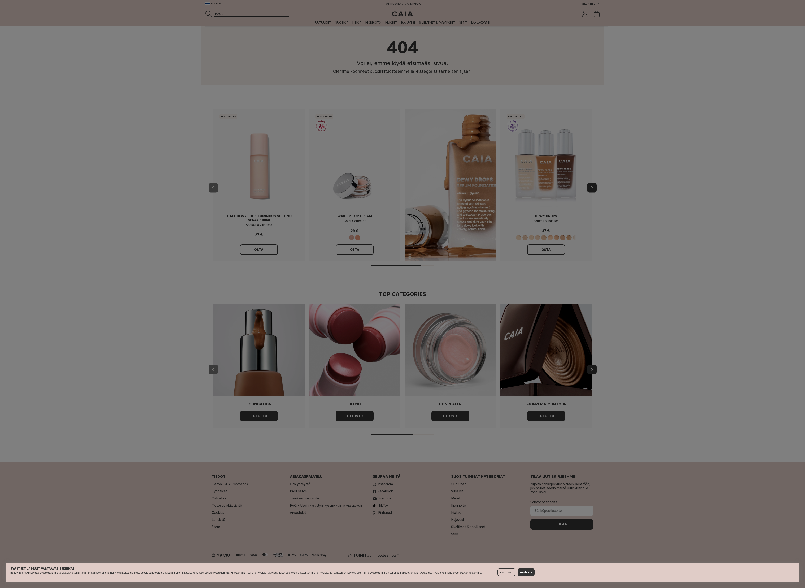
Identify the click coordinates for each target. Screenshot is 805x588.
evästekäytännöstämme (467, 572)
